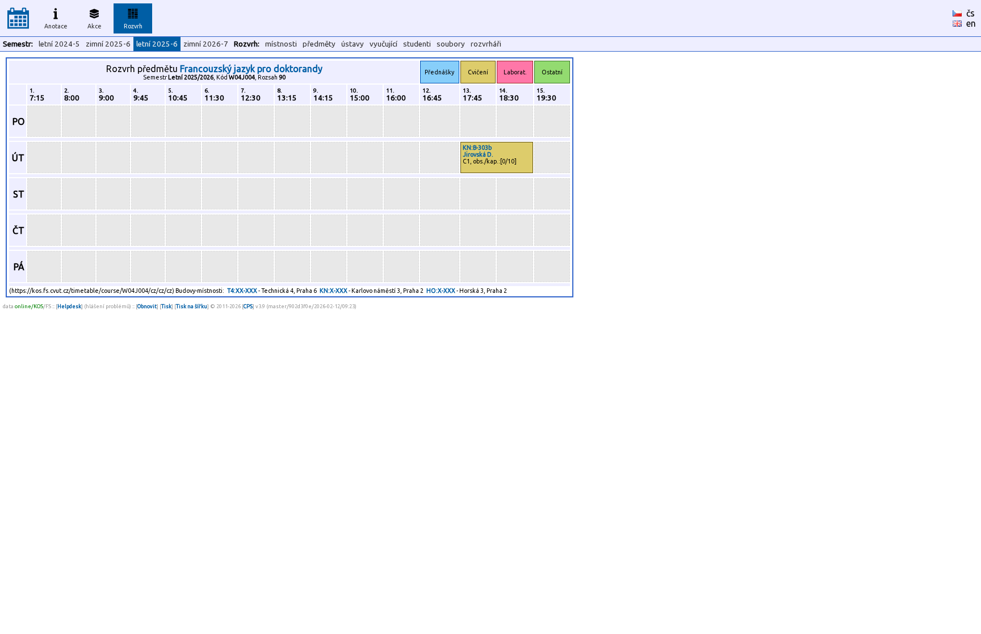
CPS (248, 306)
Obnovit (147, 306)
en (971, 23)
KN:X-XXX (333, 290)
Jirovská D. (478, 154)
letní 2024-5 (59, 44)
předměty (319, 44)
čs (970, 13)
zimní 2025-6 (108, 44)
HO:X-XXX (440, 290)
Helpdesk (69, 306)
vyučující (383, 44)
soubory (451, 44)
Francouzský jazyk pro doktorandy (251, 69)
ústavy (352, 44)
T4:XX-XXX (242, 290)
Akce (94, 26)
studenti (417, 44)
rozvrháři (486, 44)
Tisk (166, 306)
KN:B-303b (477, 147)
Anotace (56, 26)
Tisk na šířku (191, 306)
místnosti (281, 44)
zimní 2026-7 (205, 44)
